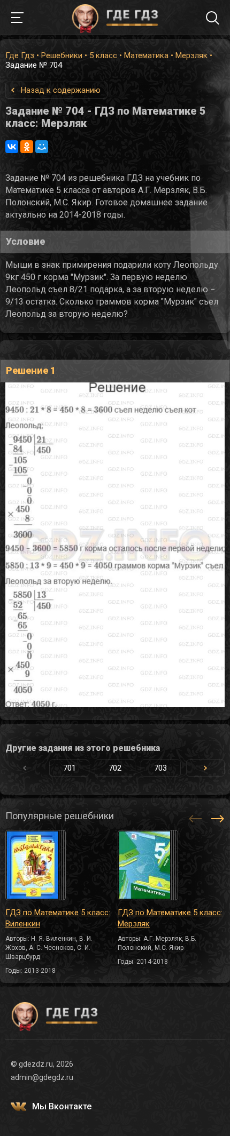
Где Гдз (19, 55)
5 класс (103, 55)
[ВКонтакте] (11, 146)
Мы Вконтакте (61, 1106)
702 (115, 768)
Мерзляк (191, 55)
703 (160, 768)
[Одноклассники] (26, 146)
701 (69, 768)
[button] (205, 768)
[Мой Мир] (41, 146)
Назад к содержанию (61, 90)
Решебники (61, 55)
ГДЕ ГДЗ (115, 17)
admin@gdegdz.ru (42, 1077)
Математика (146, 55)
